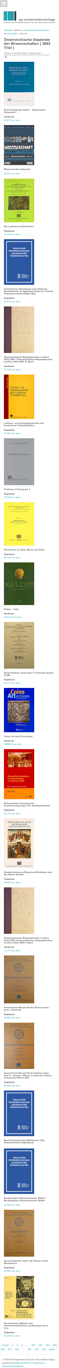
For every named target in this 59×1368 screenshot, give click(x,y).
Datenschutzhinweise (12, 1366)
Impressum (38, 1363)
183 (29, 1349)
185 (44, 1349)
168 (17, 1349)
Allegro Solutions (22, 1363)
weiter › (52, 1349)
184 (37, 1349)
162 (33, 1345)
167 (10, 1349)
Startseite (8, 30)
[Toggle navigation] (3, 3)
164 (48, 1345)
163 (41, 1345)
